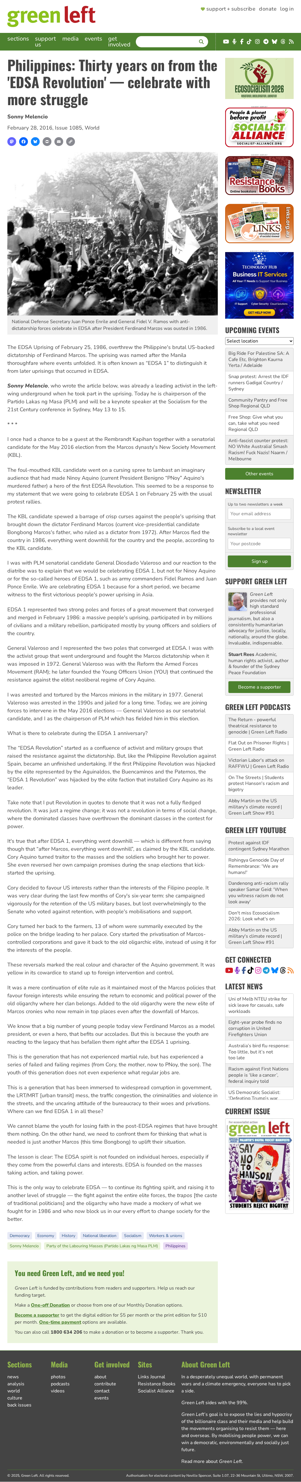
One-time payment (60, 1322)
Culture (14, 1398)
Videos (58, 1391)
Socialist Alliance (156, 1391)
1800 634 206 (66, 1332)
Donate (268, 9)
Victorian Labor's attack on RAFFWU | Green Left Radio (258, 763)
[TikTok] (251, 970)
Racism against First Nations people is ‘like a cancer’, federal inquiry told (258, 1052)
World (92, 127)
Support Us (45, 41)
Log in (287, 9)
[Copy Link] (70, 141)
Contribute (105, 1384)
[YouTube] (229, 970)
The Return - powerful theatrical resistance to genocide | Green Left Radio (257, 725)
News (13, 1377)
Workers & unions (165, 1235)
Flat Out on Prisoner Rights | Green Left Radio (258, 746)
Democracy (20, 1235)
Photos (58, 1377)
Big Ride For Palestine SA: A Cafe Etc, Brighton (258, 356)
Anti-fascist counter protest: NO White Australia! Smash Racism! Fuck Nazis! (258, 446)
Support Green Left (256, 581)
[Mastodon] (11, 141)
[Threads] (283, 970)
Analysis (15, 1384)
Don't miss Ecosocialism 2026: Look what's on (254, 916)
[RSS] (290, 970)
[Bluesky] (35, 141)
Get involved (119, 41)
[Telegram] (266, 970)
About (100, 1377)
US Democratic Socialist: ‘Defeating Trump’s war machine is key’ (254, 1075)
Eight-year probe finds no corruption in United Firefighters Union (255, 1005)
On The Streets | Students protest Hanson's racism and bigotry (258, 783)
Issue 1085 (68, 127)
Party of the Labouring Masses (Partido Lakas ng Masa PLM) (102, 1246)
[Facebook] (23, 141)
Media (70, 39)
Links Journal (151, 1377)
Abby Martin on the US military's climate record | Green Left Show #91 (255, 807)
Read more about (211, 1461)
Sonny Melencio (27, 116)
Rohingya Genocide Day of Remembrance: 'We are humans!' (256, 866)
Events (93, 39)
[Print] (47, 141)
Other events (259, 474)
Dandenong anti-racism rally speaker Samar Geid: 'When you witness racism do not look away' (258, 892)
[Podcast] (237, 970)
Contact (102, 1391)
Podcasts (60, 1384)
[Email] (58, 141)
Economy (45, 1235)
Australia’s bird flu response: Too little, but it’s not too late (259, 1029)
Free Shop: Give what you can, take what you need (255, 420)
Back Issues (19, 1405)
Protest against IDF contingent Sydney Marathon (258, 846)
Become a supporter (37, 1315)
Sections (18, 39)
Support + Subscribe (230, 9)
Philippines (175, 1246)
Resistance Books (156, 1384)
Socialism (132, 1235)
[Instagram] (258, 970)
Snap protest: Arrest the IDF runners (258, 379)
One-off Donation (50, 1305)
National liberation (99, 1235)
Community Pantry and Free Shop (257, 403)
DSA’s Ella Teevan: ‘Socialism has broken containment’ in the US (252, 1099)
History (68, 1235)
